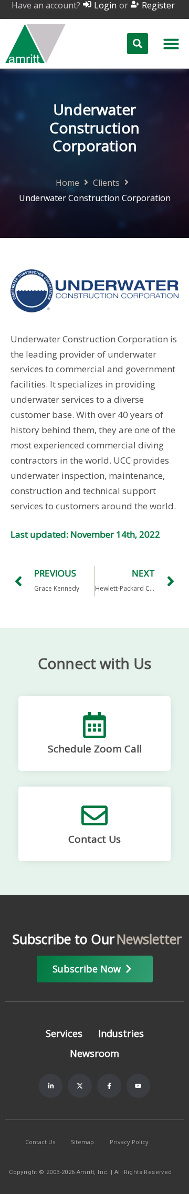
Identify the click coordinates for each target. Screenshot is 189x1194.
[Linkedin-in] (51, 1086)
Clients (106, 183)
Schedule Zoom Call (95, 749)
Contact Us (94, 839)
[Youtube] (139, 1086)
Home (67, 183)
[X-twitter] (80, 1086)
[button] (171, 43)
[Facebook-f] (109, 1086)
